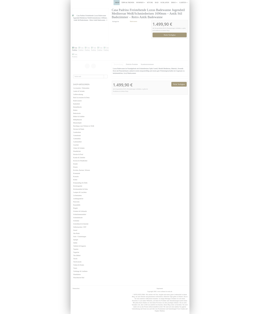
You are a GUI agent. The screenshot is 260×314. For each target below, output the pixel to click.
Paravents (76, 202)
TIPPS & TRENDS (127, 2)
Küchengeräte (77, 186)
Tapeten (75, 249)
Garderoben (77, 132)
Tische (75, 258)
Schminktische (78, 217)
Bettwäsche (77, 113)
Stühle (75, 243)
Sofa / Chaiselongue (79, 236)
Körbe (75, 180)
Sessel (75, 230)
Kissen (75, 167)
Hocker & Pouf (78, 154)
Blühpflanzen (77, 120)
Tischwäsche (77, 262)
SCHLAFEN (164, 2)
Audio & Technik (78, 91)
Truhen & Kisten (78, 265)
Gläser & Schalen (78, 148)
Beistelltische (77, 107)
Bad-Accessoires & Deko (81, 97)
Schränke (76, 221)
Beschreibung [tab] (118, 64)
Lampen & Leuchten (80, 192)
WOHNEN (140, 2)
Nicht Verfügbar (170, 35)
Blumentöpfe (77, 123)
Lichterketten (77, 195)
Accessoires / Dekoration (81, 88)
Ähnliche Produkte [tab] (132, 64)
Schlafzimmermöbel (79, 214)
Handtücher (77, 151)
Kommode (76, 173)
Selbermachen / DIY (79, 227)
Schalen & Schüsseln (80, 211)
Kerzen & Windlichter (80, 161)
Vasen (75, 268)
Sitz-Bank (76, 233)
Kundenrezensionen (147, 64)
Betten (75, 110)
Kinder (75, 164)
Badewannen (133, 21)
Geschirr (76, 145)
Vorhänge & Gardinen (80, 271)
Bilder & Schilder (78, 116)
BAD (156, 2)
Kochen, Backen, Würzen (81, 170)
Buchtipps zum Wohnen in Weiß (83, 126)
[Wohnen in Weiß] (72, 2)
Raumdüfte (76, 205)
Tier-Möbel (76, 255)
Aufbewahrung (78, 94)
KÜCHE (150, 2)
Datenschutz (76, 288)
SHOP (117, 2)
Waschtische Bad (78, 277)
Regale (75, 208)
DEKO (173, 2)
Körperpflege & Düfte (80, 183)
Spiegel (75, 240)
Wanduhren (77, 274)
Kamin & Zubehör (79, 157)
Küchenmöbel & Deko (80, 189)
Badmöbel (76, 104)
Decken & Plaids (78, 129)
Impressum (160, 288)
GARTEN (182, 2)
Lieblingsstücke (78, 198)
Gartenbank (77, 135)
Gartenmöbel (77, 142)
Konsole (76, 176)
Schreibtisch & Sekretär (80, 224)
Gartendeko (77, 138)
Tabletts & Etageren (79, 246)
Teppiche (76, 252)
